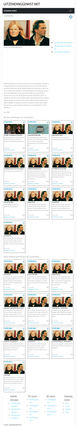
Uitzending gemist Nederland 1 (15, 404)
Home (66, 403)
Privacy (67, 412)
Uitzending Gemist (10, 11)
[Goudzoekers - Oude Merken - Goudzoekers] (62, 302)
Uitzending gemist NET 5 (51, 401)
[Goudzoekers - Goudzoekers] (38, 196)
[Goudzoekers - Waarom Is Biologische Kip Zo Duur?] (14, 302)
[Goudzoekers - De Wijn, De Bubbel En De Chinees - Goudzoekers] (14, 129)
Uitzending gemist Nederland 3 (15, 416)
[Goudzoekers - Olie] (38, 302)
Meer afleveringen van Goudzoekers (63, 42)
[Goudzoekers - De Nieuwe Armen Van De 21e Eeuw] (14, 162)
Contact (67, 406)
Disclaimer (68, 409)
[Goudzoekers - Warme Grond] (62, 268)
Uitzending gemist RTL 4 (33, 401)
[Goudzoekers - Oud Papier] (14, 369)
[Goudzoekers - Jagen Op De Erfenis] (62, 129)
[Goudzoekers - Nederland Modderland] (38, 162)
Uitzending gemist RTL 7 (33, 413)
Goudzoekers (9, 15)
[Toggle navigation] (70, 11)
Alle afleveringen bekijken (9, 150)
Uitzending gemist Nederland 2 (62, 52)
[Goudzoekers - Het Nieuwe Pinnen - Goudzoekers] (62, 335)
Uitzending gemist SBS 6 (51, 407)
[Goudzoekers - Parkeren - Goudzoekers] (14, 335)
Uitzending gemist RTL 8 (33, 419)
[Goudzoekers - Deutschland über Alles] (38, 129)
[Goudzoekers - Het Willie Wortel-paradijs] (62, 162)
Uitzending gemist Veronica (51, 413)
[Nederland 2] (70, 17)
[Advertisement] (26, 64)
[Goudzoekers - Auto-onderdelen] (38, 268)
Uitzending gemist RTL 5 (33, 407)
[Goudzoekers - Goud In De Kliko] (14, 196)
